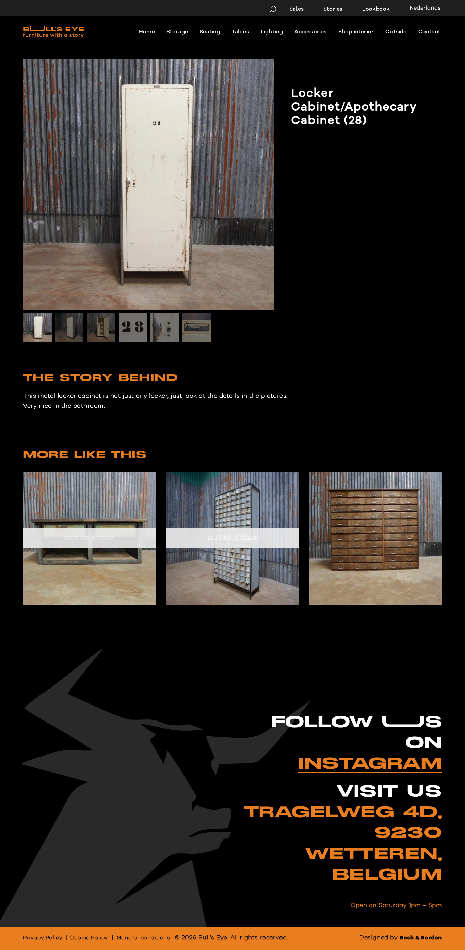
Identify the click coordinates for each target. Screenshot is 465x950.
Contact (429, 31)
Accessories (310, 31)
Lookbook (376, 9)
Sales (296, 9)
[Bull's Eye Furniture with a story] (53, 32)
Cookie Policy (88, 937)
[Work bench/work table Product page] (89, 538)
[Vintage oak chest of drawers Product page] (375, 538)
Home (147, 31)
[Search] (273, 9)
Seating (209, 31)
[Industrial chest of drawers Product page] (232, 538)
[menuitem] (422, 8)
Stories (332, 9)
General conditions (143, 937)
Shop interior (356, 31)
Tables (240, 31)
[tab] (100, 380)
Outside (395, 31)
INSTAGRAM (370, 764)
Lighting (272, 31)
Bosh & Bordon (421, 937)
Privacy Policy (42, 937)
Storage (177, 31)
